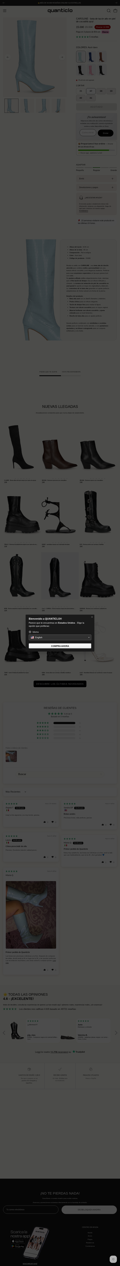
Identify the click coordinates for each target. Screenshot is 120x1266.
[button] (60, 637)
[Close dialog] (92, 617)
